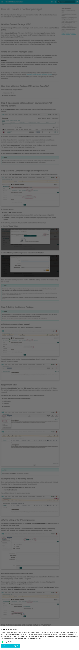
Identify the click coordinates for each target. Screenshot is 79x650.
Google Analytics (9, 642)
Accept (6, 646)
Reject (16, 646)
